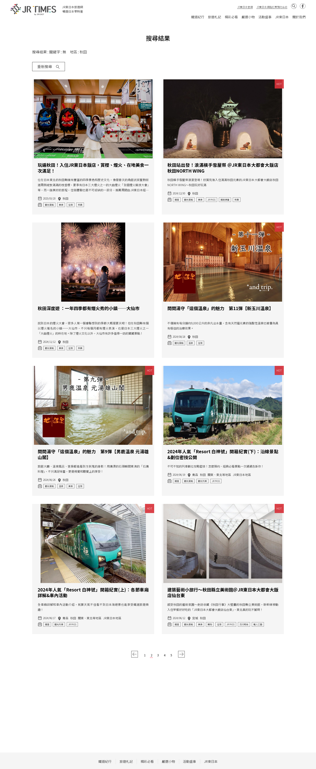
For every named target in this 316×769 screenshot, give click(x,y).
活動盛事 (265, 16)
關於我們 (299, 16)
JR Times (33, 9)
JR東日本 (282, 16)
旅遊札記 (214, 16)
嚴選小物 (248, 16)
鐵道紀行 (197, 16)
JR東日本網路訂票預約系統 (271, 7)
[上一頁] (134, 653)
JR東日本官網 (245, 7)
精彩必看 (231, 16)
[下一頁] (181, 653)
